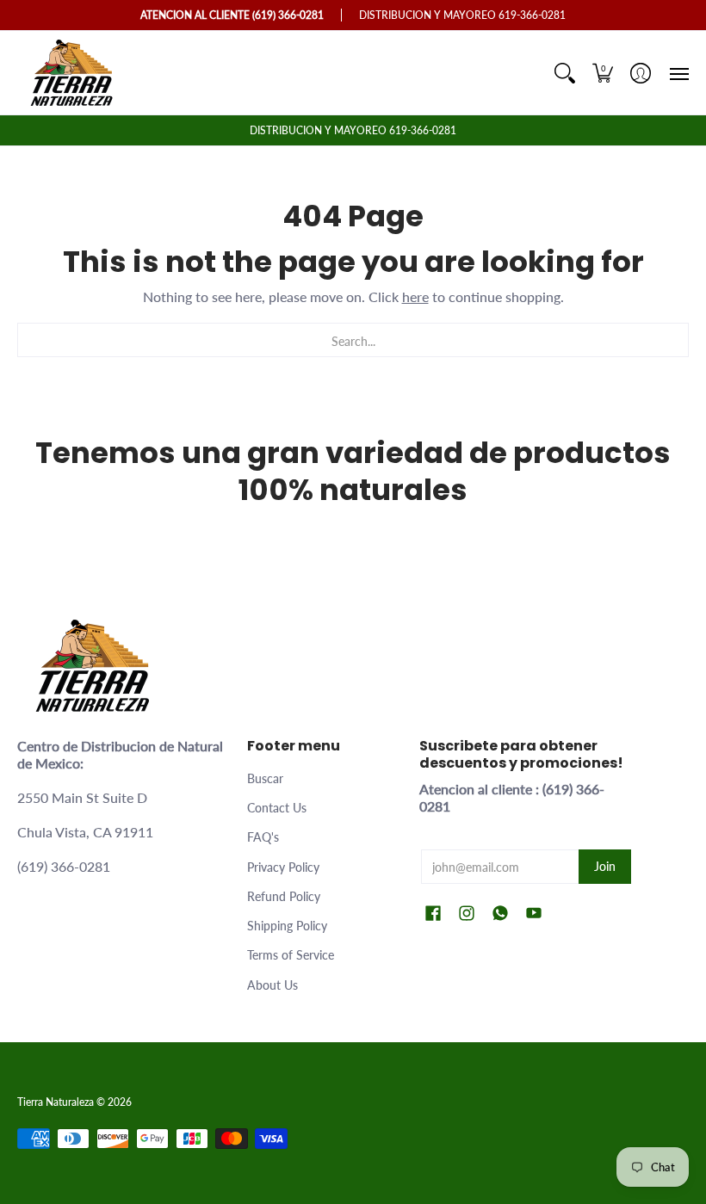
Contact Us (277, 807)
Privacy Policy (283, 867)
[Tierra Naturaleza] (73, 72)
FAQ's (263, 837)
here (415, 296)
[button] (603, 72)
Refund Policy (283, 896)
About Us (272, 985)
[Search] (565, 72)
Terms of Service (290, 955)
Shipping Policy (287, 925)
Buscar (265, 778)
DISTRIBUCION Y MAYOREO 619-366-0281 (353, 130)
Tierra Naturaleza (55, 1102)
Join (605, 866)
